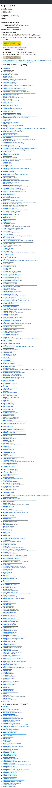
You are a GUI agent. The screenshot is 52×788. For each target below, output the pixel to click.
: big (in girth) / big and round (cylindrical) (15, 302)
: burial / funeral (9, 603)
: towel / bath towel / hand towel (13, 718)
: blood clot (8, 606)
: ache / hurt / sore (10, 208)
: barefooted (8, 348)
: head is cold (9, 213)
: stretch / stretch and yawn (10, 524)
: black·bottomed (10, 306)
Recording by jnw (7, 12)
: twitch (7, 163)
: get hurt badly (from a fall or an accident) (15, 205)
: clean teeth (9, 629)
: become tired (8, 225)
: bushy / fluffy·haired (10, 469)
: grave (7, 604)
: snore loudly (9, 223)
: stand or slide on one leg (13, 377)
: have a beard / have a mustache (12, 131)
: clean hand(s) (10, 640)
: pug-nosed (8, 509)
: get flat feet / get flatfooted (14, 434)
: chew (6, 68)
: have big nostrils (9, 297)
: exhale (7, 570)
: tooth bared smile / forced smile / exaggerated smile (19, 252)
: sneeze (7, 166)
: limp (6, 104)
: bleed (7, 268)
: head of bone (10, 650)
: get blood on (9, 265)
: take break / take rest (12, 114)
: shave (7, 435)
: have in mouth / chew (11, 67)
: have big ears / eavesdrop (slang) (14, 295)
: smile (8, 673)
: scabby (6, 660)
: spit (7, 137)
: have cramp (9, 663)
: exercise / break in (11, 160)
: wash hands (9, 176)
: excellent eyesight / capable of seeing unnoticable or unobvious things (23, 369)
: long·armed (9, 466)
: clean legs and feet (12, 646)
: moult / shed (8, 440)
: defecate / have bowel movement (13, 328)
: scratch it (8, 193)
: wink (7, 249)
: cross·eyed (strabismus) (11, 417)
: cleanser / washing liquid (13, 746)
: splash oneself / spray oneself (13, 125)
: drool (8, 426)
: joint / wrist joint (10, 74)
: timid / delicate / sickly (11, 371)
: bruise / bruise (10, 388)
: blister (8, 491)
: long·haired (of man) (10, 497)
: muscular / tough (10, 335)
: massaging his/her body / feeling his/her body (17, 159)
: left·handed (7, 420)
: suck (6, 398)
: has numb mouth (10, 464)
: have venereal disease (10, 692)
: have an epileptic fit (11, 664)
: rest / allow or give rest (12, 113)
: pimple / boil (8, 477)
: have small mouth (10, 82)
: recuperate (8, 382)
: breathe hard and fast (12, 188)
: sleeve (7, 586)
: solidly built (8, 337)
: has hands (7, 589)
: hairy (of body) (11, 486)
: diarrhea (7, 183)
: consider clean (10, 777)
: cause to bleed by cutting (12, 271)
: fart (5, 454)
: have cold (7, 572)
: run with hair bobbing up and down (17, 150)
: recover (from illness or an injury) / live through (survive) (19, 500)
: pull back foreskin (9, 526)
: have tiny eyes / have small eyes (14, 79)
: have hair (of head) (10, 597)
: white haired (9, 615)
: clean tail (8, 627)
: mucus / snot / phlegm (10, 592)
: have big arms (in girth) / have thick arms (16, 299)
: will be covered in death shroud (14, 598)
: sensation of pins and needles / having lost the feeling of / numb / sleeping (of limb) (26, 495)
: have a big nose (10, 294)
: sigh (7, 666)
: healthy (7, 246)
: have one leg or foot (11, 378)
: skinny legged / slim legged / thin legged (16, 91)
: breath (8, 580)
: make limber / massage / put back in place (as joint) (18, 240)
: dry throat (8, 475)
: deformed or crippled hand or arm (13, 511)
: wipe (5, 706)
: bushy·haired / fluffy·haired (12, 471)
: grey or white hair (10, 617)
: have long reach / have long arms (13, 457)
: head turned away (11, 122)
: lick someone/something (12, 723)
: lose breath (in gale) (11, 100)
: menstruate (9, 653)
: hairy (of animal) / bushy (11, 483)
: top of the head (10, 177)
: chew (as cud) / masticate (11, 537)
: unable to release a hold (11, 94)
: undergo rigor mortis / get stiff (12, 325)
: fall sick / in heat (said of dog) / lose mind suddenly (17, 236)
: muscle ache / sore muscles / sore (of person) (16, 226)
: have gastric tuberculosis (11, 397)
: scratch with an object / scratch (13, 200)
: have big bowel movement (12, 291)
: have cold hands (9, 544)
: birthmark (7, 231)
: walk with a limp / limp (10, 105)
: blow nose (8, 527)
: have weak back (10, 282)
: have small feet (9, 77)
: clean (7, 744)
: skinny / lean (8, 71)
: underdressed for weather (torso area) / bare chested (18, 346)
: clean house (9, 763)
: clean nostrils (9, 644)
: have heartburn (10, 157)
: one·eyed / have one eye (12, 375)
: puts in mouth (9, 408)
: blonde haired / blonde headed (14, 696)
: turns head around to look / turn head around (18, 85)
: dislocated (8, 569)
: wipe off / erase (9, 711)
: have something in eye (10, 425)
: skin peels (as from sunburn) (12, 444)
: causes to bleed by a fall (12, 280)
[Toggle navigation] (49, 2)
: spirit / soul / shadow (11, 583)
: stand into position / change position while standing (18, 242)
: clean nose (9, 641)
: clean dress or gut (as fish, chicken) (14, 734)
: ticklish (7, 220)
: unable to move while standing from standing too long (19, 93)
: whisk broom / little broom (12, 743)
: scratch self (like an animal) (12, 203)
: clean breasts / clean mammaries (16, 636)
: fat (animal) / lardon (9, 684)
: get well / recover (8, 237)
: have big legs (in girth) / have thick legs (16, 300)
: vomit (7, 529)
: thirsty (8, 389)
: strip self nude (9, 140)
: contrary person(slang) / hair (11, 498)
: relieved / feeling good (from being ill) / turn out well (17, 667)
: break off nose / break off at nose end (16, 561)
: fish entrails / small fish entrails (13, 652)
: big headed (8, 288)
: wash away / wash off (11, 715)
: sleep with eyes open (10, 621)
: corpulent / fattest (10, 314)
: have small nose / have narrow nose (14, 90)
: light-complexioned (11, 620)
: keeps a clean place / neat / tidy (14, 780)
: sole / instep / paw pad (10, 134)
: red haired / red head (12, 320)
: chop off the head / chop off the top (15, 555)
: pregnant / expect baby (12, 211)
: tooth (6, 693)
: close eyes (8, 515)
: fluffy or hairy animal (10, 481)
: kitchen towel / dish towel (11, 709)
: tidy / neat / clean (9, 728)
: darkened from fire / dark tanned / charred (17, 309)
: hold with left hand (10, 418)
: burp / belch (7, 669)
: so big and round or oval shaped (13, 547)
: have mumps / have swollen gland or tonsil (16, 593)
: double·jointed (10, 578)
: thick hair (8, 414)
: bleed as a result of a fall (12, 276)
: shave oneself (9, 438)
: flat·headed (9, 432)
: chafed (8, 443)
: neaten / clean (9, 732)
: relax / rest (8, 111)
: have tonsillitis (9, 595)
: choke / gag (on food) (10, 392)
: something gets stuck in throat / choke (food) (16, 136)
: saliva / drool (9, 428)
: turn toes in (10, 73)
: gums (7, 695)
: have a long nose (10, 458)
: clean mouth (10, 626)
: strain (7, 446)
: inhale (7, 675)
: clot (8, 607)
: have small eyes (10, 80)
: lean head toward (10, 127)
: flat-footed (8, 506)
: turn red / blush (11, 322)
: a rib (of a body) (9, 587)
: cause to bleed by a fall (12, 279)
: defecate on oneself (10, 329)
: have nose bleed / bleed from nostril (14, 423)
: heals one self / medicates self (12, 374)
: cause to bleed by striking (12, 274)
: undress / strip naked (11, 147)
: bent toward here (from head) (14, 661)
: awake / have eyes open (10, 623)
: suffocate (7, 99)
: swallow (7, 340)
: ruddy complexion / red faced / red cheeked (17, 323)
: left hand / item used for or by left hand (15, 421)
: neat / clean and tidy (11, 729)
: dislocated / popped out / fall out (14, 566)
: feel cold (7, 217)
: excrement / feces (9, 351)
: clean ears (10, 643)
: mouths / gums (8, 70)
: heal (5, 385)
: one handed (9, 380)
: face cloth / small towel (11, 720)
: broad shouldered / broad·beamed (15, 186)
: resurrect (7, 76)
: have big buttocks (9, 289)
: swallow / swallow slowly (11, 343)
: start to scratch (10, 474)
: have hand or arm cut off (11, 560)
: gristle (7, 698)
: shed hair (8, 451)
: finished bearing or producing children (16, 174)
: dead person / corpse (10, 395)
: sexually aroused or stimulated (13, 312)
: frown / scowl (9, 676)
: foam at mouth (10, 463)
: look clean (9, 757)
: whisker (6, 701)
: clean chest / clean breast (13, 638)
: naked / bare (8, 145)
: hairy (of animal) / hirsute (13, 478)
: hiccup (6, 120)
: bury (7, 601)
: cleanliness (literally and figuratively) (16, 761)
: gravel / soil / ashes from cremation (14, 538)
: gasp (7, 151)
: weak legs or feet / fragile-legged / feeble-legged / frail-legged (20, 260)
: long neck (8, 468)
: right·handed (9, 243)
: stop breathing (9, 173)
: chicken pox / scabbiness (13, 658)
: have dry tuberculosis (11, 153)
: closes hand (9, 501)
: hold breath (8, 102)
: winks (7, 251)
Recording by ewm (7, 11)
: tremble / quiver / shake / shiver (14, 372)
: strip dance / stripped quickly (13, 143)
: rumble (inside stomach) (12, 563)
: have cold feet (9, 543)
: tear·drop (8, 503)
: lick (7, 358)
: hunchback (9, 552)
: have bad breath (10, 133)
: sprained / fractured (11, 179)
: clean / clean (9, 760)
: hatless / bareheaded (10, 349)
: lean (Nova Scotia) (9, 683)
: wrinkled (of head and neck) (12, 108)
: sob (6, 119)
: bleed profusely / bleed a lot (13, 484)
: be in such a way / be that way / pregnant (14, 549)
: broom (6, 741)
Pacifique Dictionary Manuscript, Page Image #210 (15, 47)
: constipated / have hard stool (12, 331)
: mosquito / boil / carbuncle (11, 233)
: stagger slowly (8, 262)
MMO (2, 2)
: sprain (7, 401)
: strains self (8, 449)
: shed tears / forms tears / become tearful (16, 504)
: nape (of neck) (10, 609)
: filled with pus (9, 624)
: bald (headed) (10, 332)
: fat (6, 686)
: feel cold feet (9, 219)
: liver (6, 600)
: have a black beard (11, 305)
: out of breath (9, 171)
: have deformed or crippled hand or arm (15, 512)
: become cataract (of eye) (11, 655)
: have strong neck (11, 334)
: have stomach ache (10, 521)
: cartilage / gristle (10, 699)
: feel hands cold (10, 216)
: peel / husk (8, 735)
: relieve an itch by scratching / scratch (14, 190)
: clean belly (10, 630)
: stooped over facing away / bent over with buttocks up (20, 148)
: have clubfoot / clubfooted (12, 245)
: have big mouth (9, 311)
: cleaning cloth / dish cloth (12, 712)
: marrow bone (8, 234)
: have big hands (9, 292)
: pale (7, 613)
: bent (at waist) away (10, 123)
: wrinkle (7, 110)
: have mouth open (10, 412)
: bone (7, 649)
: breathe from (8, 678)
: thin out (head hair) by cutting (14, 429)
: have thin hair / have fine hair (13, 431)
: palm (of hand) (8, 256)
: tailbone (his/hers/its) (10, 590)
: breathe (7, 170)
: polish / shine (9, 784)
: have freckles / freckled (11, 154)
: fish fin (6, 357)
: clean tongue (9, 635)
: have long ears (10, 460)
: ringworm (7, 352)
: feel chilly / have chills (11, 214)
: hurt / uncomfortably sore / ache (13, 206)
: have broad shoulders (12, 185)
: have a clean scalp (11, 758)
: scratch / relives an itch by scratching (14, 191)
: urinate (6, 514)
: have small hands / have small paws (14, 88)
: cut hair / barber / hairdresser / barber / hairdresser (20, 550)
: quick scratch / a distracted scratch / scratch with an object (19, 202)
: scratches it (9, 194)
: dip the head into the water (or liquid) (15, 117)
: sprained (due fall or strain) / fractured (16, 180)
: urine (5, 523)
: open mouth (9, 411)
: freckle (7, 156)
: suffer (7, 162)
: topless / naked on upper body (13, 142)
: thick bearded (9, 415)
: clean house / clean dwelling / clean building (17, 764)
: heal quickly (9, 366)
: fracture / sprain (11, 182)
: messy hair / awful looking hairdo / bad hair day (19, 139)
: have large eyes (10, 283)
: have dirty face (10, 326)
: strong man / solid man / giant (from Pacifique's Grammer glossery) (22, 339)
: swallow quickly (9, 345)
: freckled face (8, 96)
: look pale (9, 612)
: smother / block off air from (13, 97)
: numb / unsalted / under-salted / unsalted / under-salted (18, 461)
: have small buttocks (10, 87)
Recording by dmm (7, 9)
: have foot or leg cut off (11, 558)
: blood (6, 263)
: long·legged (8, 455)
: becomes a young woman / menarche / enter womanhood (20, 116)
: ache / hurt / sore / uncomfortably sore (15, 209)
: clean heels (10, 632)
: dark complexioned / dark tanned (15, 308)
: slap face (8, 441)
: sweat (6, 546)
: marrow (6, 679)
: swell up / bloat (9, 487)
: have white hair (9, 618)
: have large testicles (11, 286)
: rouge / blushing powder (12, 317)
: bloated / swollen (9, 354)
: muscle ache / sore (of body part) (13, 228)
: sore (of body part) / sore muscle (13, 229)
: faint (8, 409)
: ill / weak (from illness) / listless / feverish (15, 520)
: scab (5, 581)
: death (7, 394)
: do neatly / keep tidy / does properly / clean (16, 724)
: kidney (7, 480)
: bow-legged (10, 383)
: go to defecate (9, 362)
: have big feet (8, 303)
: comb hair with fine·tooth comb (13, 365)
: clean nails (9, 633)
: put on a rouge (9, 319)
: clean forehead (12, 647)
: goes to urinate (9, 363)
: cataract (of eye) (8, 656)
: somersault (8, 248)
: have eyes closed (9, 517)
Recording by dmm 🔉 (13, 27)
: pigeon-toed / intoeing (12, 541)
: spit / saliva (8, 259)
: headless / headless (10, 554)
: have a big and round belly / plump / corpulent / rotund (20, 285)
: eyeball (8, 254)
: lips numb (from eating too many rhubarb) (16, 168)
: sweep (6, 738)
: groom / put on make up (12, 239)
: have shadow (10, 584)
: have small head (9, 84)
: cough (6, 391)
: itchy (6, 196)
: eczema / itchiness (11, 197)
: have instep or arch (11, 610)
